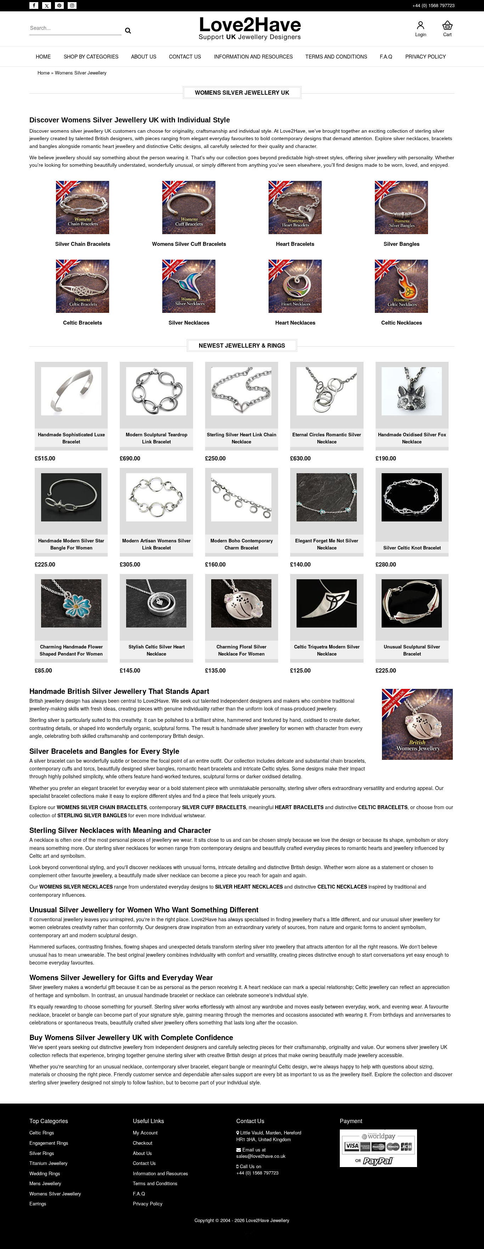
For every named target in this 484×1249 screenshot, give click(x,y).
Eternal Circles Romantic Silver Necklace (326, 438)
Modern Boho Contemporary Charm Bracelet (241, 544)
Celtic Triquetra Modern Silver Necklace (327, 650)
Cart (447, 34)
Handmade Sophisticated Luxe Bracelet (71, 438)
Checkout (142, 1142)
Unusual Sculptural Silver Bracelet (412, 650)
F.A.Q (386, 56)
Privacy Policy (425, 56)
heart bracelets (299, 807)
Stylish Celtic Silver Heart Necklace (157, 650)
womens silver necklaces (76, 886)
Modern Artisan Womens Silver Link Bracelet (156, 544)
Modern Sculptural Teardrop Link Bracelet (156, 438)
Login (420, 34)
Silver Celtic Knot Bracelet (412, 547)
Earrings (37, 1203)
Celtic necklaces (342, 886)
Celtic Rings (41, 1132)
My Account (145, 1132)
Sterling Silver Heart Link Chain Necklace (241, 438)
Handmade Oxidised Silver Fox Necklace (412, 438)
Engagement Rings (48, 1142)
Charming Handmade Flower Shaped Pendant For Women (71, 650)
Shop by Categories (91, 56)
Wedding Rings (44, 1173)
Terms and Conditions (336, 56)
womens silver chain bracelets (102, 807)
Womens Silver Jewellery (81, 72)
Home (43, 56)
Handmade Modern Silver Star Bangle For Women (71, 544)
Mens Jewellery (45, 1183)
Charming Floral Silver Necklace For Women (241, 650)
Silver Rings (41, 1153)
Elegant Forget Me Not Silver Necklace (326, 544)
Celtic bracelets (382, 807)
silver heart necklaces (249, 886)
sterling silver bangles (92, 815)
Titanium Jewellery (48, 1163)
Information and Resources (253, 56)
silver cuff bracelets (214, 807)
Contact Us (185, 56)
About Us (143, 56)
